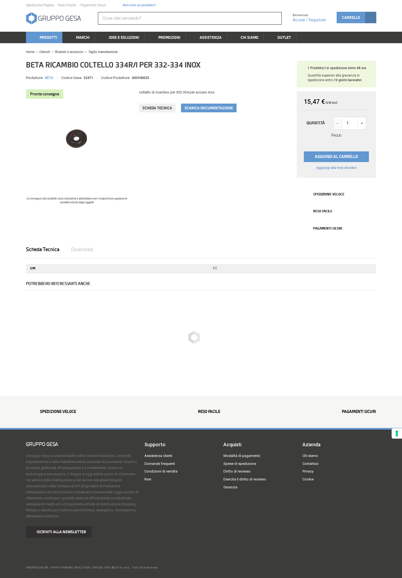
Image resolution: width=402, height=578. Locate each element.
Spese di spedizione (239, 464)
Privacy (307, 471)
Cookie (308, 479)
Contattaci (310, 464)
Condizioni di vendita (160, 471)
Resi (147, 479)
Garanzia (230, 487)
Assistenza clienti (158, 456)
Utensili (44, 52)
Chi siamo (310, 456)
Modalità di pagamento (241, 456)
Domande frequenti (159, 464)
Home (30, 52)
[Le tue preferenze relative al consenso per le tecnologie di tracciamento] (397, 433)
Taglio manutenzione (103, 52)
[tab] (48, 249)
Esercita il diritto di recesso (244, 479)
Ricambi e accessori (69, 52)
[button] (356, 17)
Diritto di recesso (236, 471)
